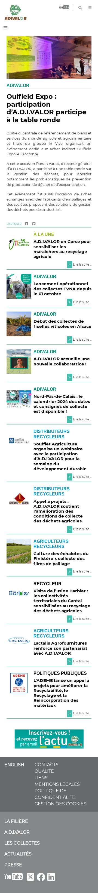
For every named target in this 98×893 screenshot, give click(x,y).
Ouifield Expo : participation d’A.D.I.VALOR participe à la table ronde (46, 108)
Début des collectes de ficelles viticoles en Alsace (62, 324)
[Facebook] (26, 224)
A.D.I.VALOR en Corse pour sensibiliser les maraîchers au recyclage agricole (62, 249)
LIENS (41, 777)
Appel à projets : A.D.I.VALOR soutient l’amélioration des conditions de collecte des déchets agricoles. (58, 511)
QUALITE (44, 771)
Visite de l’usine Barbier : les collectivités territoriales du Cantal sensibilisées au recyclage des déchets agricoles (61, 600)
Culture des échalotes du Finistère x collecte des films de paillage (60, 558)
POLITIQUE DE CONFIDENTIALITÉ (55, 794)
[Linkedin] (51, 878)
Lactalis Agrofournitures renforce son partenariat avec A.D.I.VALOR (60, 648)
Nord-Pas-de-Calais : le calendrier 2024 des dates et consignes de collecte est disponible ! (61, 404)
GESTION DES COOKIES (60, 803)
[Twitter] (34, 224)
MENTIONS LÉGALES (57, 784)
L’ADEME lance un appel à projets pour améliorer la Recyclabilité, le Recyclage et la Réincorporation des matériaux (61, 693)
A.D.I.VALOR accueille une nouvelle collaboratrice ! (61, 361)
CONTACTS (47, 764)
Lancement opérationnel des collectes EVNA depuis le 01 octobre (62, 288)
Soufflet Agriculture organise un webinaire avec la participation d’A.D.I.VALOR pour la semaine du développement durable (60, 456)
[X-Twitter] (30, 878)
